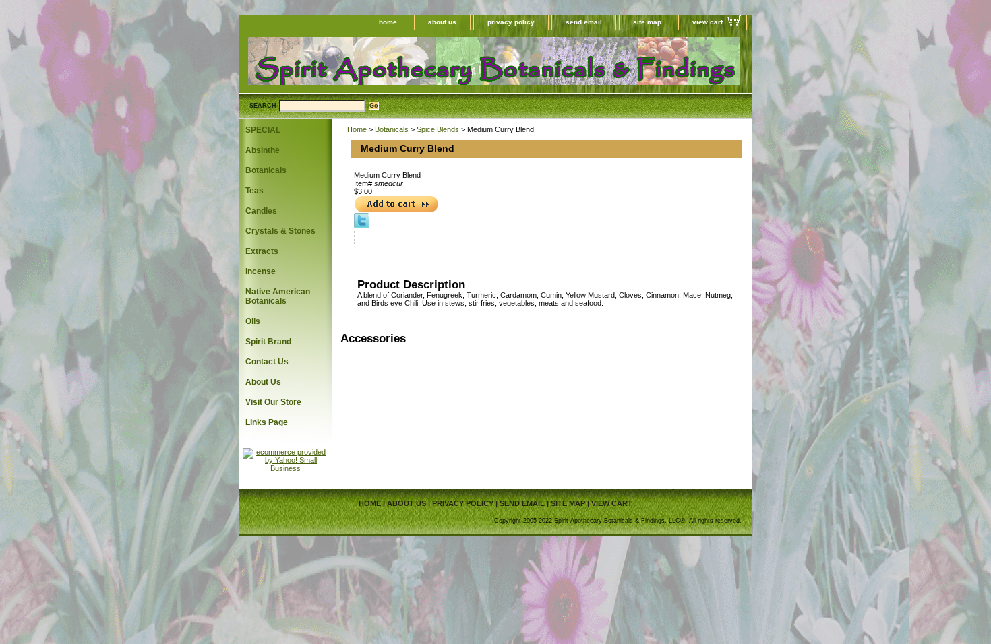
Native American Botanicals (277, 296)
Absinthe (262, 150)
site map (647, 22)
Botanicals (392, 129)
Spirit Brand (268, 341)
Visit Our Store (273, 402)
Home (357, 129)
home (388, 22)
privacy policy (511, 22)
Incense (260, 271)
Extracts (261, 251)
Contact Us (267, 361)
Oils (252, 321)
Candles (261, 211)
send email (584, 22)
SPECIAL (262, 130)
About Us (263, 382)
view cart (707, 22)
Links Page (266, 422)
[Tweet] (361, 226)
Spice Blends (438, 129)
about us (442, 22)
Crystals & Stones (280, 231)
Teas (254, 190)
